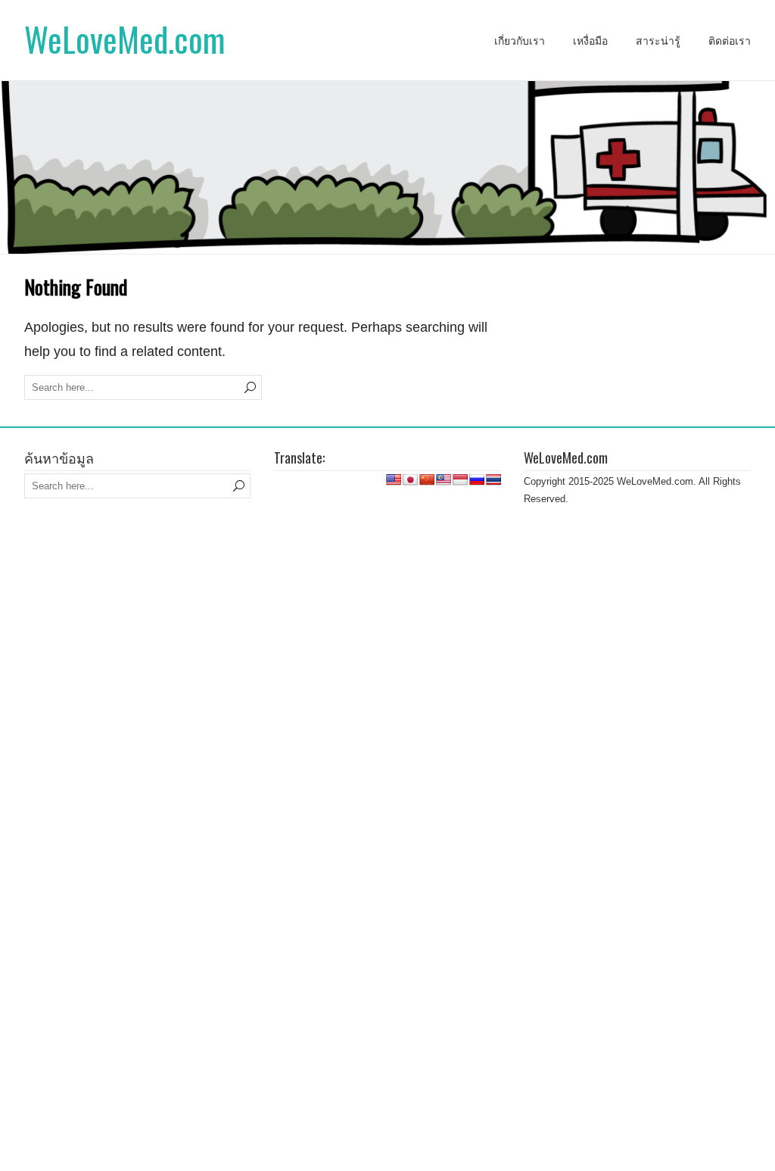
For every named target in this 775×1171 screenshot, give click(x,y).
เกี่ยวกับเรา (519, 41)
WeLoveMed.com (125, 39)
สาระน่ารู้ (658, 41)
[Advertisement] (387, 562)
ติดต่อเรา (729, 41)
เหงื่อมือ (590, 41)
